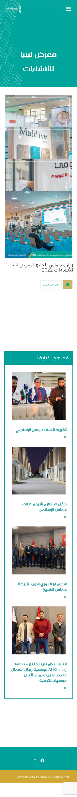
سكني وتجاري (55, 437)
